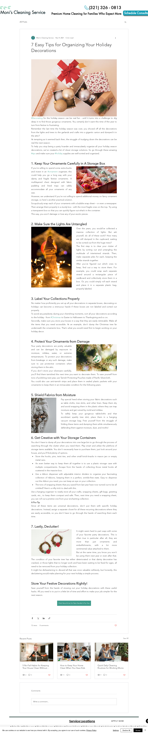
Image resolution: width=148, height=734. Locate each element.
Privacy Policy (91, 730)
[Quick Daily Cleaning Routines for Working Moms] (111, 652)
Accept (138, 730)
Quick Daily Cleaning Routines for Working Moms (111, 666)
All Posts (23, 22)
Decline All (126, 730)
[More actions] (115, 37)
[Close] (145, 730)
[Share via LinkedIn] (44, 618)
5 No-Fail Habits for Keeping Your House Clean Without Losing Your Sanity (36, 666)
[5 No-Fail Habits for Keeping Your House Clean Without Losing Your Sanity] (36, 652)
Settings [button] (116, 730)
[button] (125, 22)
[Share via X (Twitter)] (38, 618)
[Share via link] (49, 618)
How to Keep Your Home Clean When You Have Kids (72, 666)
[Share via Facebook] (32, 618)
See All (125, 638)
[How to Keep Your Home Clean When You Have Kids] (74, 652)
